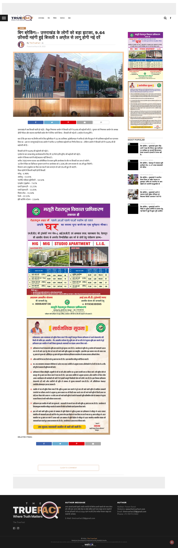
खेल (69, 18)
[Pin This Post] (68, 121)
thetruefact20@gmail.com (134, 511)
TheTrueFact (34, 43)
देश (49, 18)
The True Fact (92, 538)
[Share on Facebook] (36, 121)
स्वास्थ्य (62, 18)
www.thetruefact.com (135, 509)
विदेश (54, 18)
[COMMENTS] (101, 121)
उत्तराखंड (41, 18)
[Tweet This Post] (52, 121)
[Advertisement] (89, 9)
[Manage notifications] (172, 542)
